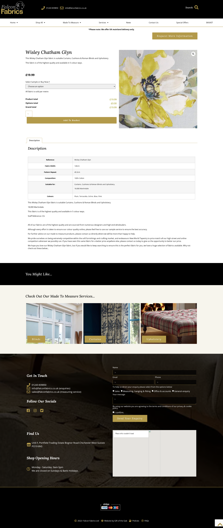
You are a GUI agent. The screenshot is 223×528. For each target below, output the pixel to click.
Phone (158, 377)
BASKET (209, 22)
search (189, 7)
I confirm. (119, 412)
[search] (196, 7)
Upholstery (103, 58)
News (128, 22)
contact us (86, 234)
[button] (193, 54)
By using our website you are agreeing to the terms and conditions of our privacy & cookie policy (152, 407)
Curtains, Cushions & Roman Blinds (78, 58)
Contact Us (153, 22)
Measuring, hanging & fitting (137, 391)
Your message (119, 395)
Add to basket (71, 120)
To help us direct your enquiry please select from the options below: (142, 387)
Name (115, 368)
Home (12, 22)
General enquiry (182, 391)
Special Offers (182, 22)
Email (115, 377)
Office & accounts (162, 391)
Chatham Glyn (42, 58)
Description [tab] (34, 140)
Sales (117, 391)
